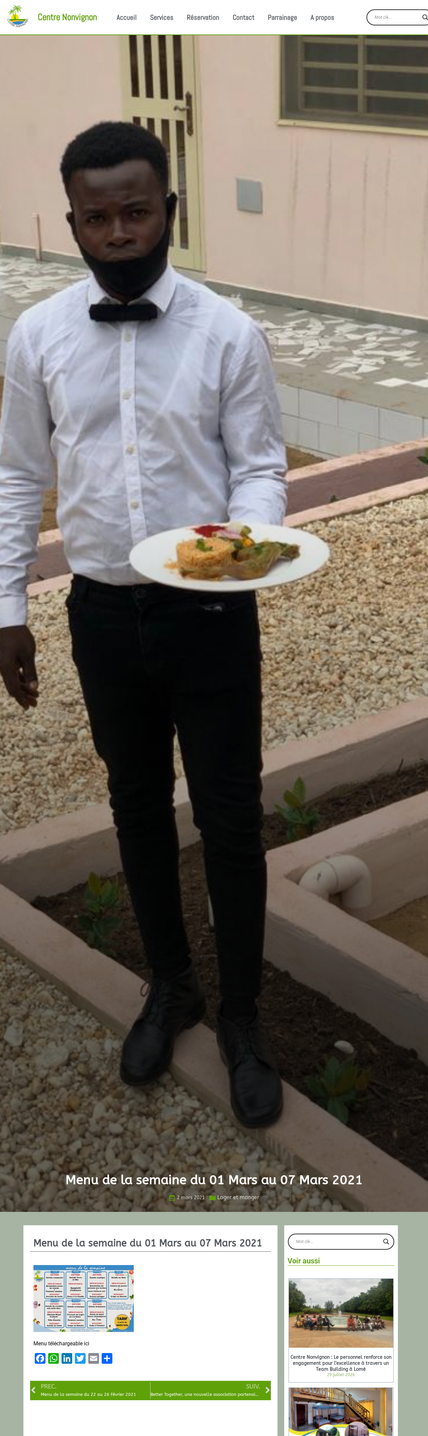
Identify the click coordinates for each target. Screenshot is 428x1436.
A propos (322, 17)
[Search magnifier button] (386, 1241)
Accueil (127, 17)
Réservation (203, 17)
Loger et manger (238, 1197)
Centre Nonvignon (67, 17)
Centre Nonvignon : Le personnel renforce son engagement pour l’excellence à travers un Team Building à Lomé (341, 1363)
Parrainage (282, 17)
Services (162, 17)
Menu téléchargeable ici (61, 1343)
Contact (243, 17)
